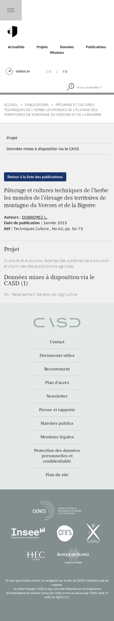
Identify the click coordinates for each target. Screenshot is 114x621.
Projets (42, 47)
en (48, 71)
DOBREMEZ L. (34, 217)
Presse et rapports (57, 410)
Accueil (11, 105)
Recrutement (57, 369)
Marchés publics (57, 423)
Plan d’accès (57, 383)
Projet (12, 137)
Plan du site (57, 475)
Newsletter (57, 396)
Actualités (16, 47)
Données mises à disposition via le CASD (43, 148)
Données (67, 47)
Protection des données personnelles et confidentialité (57, 456)
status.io (23, 71)
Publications (96, 47)
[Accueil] (12, 31)
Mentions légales (57, 437)
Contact (57, 342)
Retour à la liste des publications (35, 176)
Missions (57, 53)
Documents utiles (57, 355)
